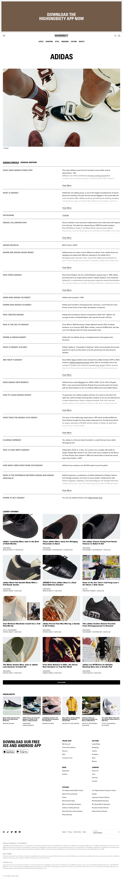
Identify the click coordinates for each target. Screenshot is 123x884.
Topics (64, 797)
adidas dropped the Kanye (80, 362)
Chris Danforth (28, 725)
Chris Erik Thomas (88, 591)
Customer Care (67, 758)
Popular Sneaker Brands (100, 808)
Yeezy (73, 360)
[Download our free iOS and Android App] (9, 752)
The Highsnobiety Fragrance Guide (104, 790)
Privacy (70, 832)
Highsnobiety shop (95, 498)
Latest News (96, 744)
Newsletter (65, 770)
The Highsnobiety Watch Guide (72, 790)
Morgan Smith (8, 550)
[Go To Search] (115, 36)
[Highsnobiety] (61, 36)
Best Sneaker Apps (68, 801)
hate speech (100, 365)
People (94, 794)
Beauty (81, 41)
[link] (22, 532)
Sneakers (65, 41)
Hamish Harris (8, 591)
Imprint (64, 832)
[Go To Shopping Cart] (119, 36)
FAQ (63, 754)
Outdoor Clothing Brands (70, 808)
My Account (66, 744)
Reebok (81, 382)
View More (66, 185)
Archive (64, 774)
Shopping (49, 41)
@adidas (65, 215)
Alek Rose (85, 725)
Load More (61, 682)
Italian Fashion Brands (99, 811)
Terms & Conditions (69, 747)
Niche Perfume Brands (69, 794)
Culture (74, 41)
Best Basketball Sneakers (100, 801)
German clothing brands (97, 176)
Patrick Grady (8, 632)
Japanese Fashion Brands (100, 797)
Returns (65, 751)
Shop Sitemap (67, 814)
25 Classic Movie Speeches (101, 804)
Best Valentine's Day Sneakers (72, 811)
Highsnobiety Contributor (52, 550)
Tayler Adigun (87, 673)
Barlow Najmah (8, 723)
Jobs (93, 774)
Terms (84, 832)
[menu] (4, 36)
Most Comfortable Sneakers (71, 804)
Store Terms (77, 832)
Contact (94, 781)
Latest (41, 41)
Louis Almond (74, 723)
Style (57, 41)
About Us (95, 770)
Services (95, 777)
